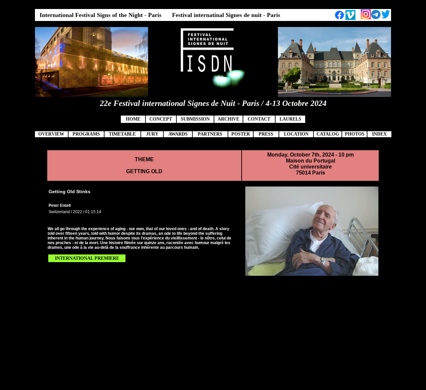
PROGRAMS (86, 134)
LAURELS (290, 119)
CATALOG (328, 134)
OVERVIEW (51, 134)
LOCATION (296, 134)
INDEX (379, 134)
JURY (152, 134)
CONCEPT (160, 119)
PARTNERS (210, 134)
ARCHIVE (228, 119)
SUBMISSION (195, 119)
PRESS (266, 134)
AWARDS (178, 134)
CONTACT (259, 119)
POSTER (240, 134)
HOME (133, 119)
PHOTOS (354, 134)
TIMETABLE (122, 134)
